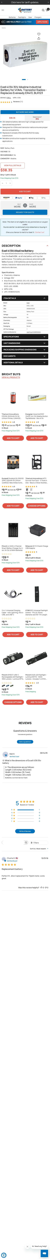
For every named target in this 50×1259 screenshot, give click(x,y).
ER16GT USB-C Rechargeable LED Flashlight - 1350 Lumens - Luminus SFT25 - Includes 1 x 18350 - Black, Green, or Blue (13, 677)
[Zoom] (25, 54)
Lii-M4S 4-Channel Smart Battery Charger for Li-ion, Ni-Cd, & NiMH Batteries (12, 548)
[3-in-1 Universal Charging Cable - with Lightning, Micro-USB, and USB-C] (13, 594)
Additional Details (13, 362)
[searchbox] (13, 842)
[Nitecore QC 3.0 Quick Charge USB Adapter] (36, 530)
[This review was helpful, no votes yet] (41, 887)
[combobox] (39, 849)
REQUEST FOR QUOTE (25, 212)
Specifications (11, 336)
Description (11, 246)
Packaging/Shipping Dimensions (20, 349)
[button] (43, 10)
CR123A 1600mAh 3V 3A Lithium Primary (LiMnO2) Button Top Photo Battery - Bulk (11, 416)
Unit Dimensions (11, 343)
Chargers (37, 17)
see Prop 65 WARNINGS (34, 332)
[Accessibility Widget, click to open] (3, 1255)
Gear (30, 17)
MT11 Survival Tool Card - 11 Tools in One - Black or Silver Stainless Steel (36, 480)
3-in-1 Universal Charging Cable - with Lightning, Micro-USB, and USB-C (13, 612)
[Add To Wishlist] (39, 34)
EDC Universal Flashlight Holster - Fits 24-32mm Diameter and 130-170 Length (36, 612)
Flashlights (22, 17)
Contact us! (39, 232)
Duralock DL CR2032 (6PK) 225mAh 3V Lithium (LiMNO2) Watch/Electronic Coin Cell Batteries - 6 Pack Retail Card (13, 480)
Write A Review (25, 831)
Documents (9, 356)
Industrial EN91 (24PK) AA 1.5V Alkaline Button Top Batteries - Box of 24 (36, 416)
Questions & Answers (25, 730)
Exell (9, 98)
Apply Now (42, 22)
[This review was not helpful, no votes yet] (46, 887)
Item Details (9, 298)
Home (4, 28)
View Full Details (12, 165)
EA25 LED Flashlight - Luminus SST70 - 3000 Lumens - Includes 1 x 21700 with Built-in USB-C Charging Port (36, 677)
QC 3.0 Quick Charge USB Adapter (36, 547)
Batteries (12, 17)
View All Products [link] (11, 377)
